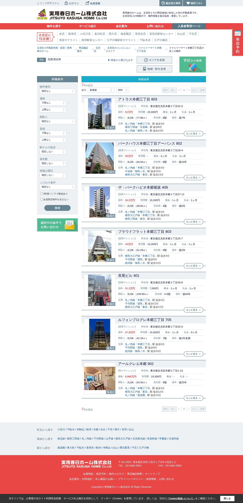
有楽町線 (152, 438)
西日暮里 (125, 447)
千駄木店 (145, 40)
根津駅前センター (92, 40)
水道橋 (143, 127)
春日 (144, 174)
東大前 (71, 447)
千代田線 (130, 259)
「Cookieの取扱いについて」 (181, 498)
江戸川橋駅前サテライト (121, 40)
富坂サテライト (68, 40)
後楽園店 (126, 33)
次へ (194, 90)
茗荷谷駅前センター (161, 33)
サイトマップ (152, 473)
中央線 (129, 171)
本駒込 (81, 429)
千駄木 (71, 429)
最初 (165, 90)
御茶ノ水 (142, 130)
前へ (173, 90)
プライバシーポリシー (130, 479)
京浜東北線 (139, 438)
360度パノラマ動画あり (55, 193)
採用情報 (151, 479)
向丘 (103, 429)
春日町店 (99, 33)
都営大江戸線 (132, 174)
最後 (202, 90)
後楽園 (141, 395)
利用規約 (87, 479)
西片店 (113, 33)
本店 (62, 33)
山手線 (110, 438)
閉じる (227, 498)
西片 (117, 429)
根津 (89, 429)
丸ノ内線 (130, 123)
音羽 (125, 429)
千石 (110, 429)
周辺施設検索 (134, 473)
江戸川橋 (144, 447)
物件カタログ (116, 473)
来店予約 (101, 473)
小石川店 (85, 33)
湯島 (140, 259)
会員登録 (88, 473)
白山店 (181, 33)
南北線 (61, 438)
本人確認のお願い (105, 479)
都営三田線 (131, 127)
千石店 (193, 33)
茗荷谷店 (140, 33)
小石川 (61, 429)
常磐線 (163, 438)
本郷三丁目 (144, 123)
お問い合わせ (166, 479)
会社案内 (74, 479)
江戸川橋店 (161, 40)
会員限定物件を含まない (56, 199)
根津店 (72, 33)
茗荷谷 (90, 447)
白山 (131, 429)
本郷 (96, 429)
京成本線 (174, 438)
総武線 (129, 262)
